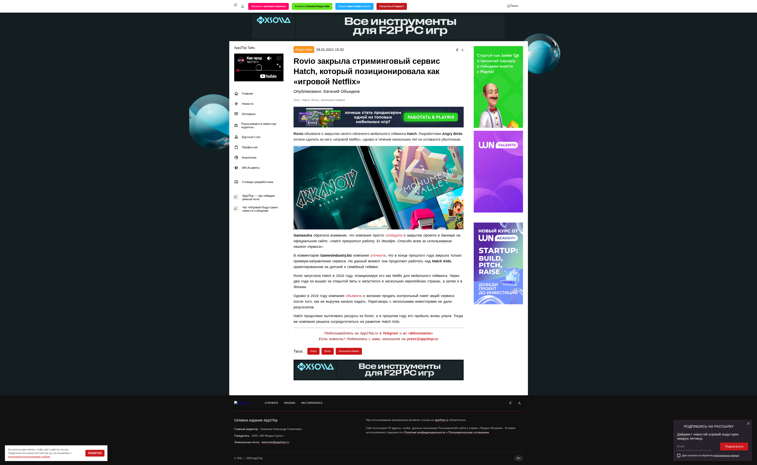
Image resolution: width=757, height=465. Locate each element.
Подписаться (734, 446)
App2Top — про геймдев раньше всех (258, 197)
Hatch (306, 100)
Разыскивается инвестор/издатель (258, 125)
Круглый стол (251, 137)
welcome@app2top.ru (275, 442)
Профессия (249, 147)
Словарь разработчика (257, 182)
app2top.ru (441, 419)
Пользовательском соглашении (468, 432)
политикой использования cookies (29, 456)
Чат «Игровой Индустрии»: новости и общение (260, 209)
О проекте (271, 403)
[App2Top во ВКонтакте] (510, 403)
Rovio (315, 100)
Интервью (248, 114)
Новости (247, 103)
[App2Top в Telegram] (519, 403)
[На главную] (235, 6)
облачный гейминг (333, 100)
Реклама (289, 403)
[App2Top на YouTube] (501, 403)
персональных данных (726, 455)
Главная (247, 93)
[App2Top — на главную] (245, 403)
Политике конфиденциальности (424, 432)
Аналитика (249, 157)
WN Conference (312, 403)
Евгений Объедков (341, 91)
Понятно (95, 453)
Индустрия (304, 49)
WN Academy (251, 167)
